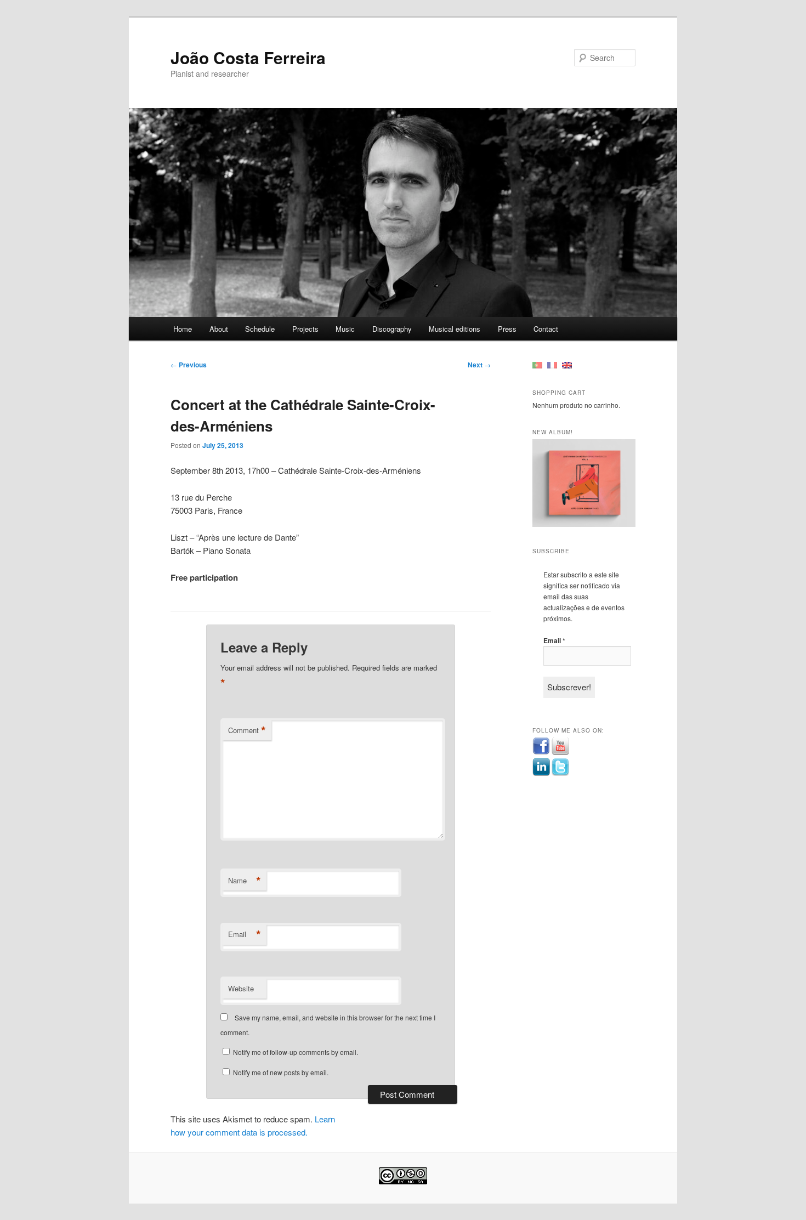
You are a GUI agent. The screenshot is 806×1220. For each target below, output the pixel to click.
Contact (545, 329)
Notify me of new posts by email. (280, 1072)
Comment (247, 730)
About (218, 329)
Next (479, 365)
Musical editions (454, 329)
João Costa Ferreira (248, 57)
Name (244, 880)
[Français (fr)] (552, 364)
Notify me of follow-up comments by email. (295, 1052)
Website (241, 988)
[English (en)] (567, 364)
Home (182, 329)
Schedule (260, 329)
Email (244, 934)
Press (507, 329)
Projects (305, 329)
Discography (392, 329)
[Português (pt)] (537, 364)
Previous (189, 365)
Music (345, 329)
